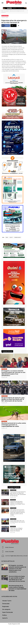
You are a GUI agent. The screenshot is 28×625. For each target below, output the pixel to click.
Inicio (2, 10)
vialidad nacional (17, 237)
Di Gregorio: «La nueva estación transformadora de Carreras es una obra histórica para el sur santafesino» (13, 373)
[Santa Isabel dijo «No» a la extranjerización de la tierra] (5, 521)
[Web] (14, 338)
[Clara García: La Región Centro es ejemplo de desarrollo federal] (5, 529)
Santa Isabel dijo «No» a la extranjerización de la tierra (17, 521)
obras (7, 237)
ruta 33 (11, 237)
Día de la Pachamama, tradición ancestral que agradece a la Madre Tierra (17, 503)
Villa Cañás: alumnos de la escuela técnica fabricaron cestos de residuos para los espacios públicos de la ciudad (17, 512)
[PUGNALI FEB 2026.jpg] (14, 218)
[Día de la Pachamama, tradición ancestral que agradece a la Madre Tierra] (5, 502)
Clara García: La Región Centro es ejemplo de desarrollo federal (16, 529)
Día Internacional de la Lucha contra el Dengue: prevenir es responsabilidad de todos (13, 424)
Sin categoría (6, 10)
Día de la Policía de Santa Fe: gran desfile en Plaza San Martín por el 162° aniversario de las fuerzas (12, 399)
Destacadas (4, 421)
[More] (18, 25)
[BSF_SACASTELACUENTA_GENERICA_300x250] (14, 474)
